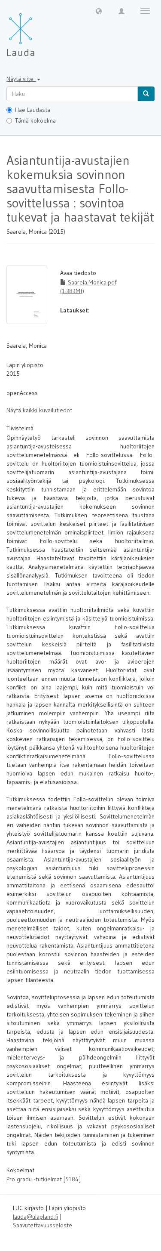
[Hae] (146, 93)
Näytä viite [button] (21, 79)
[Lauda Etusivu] (38, 30)
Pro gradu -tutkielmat (34, 1179)
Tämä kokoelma (35, 120)
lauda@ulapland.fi (35, 1216)
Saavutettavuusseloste (42, 1225)
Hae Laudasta (32, 110)
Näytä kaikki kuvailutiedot (39, 410)
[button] (98, 10)
